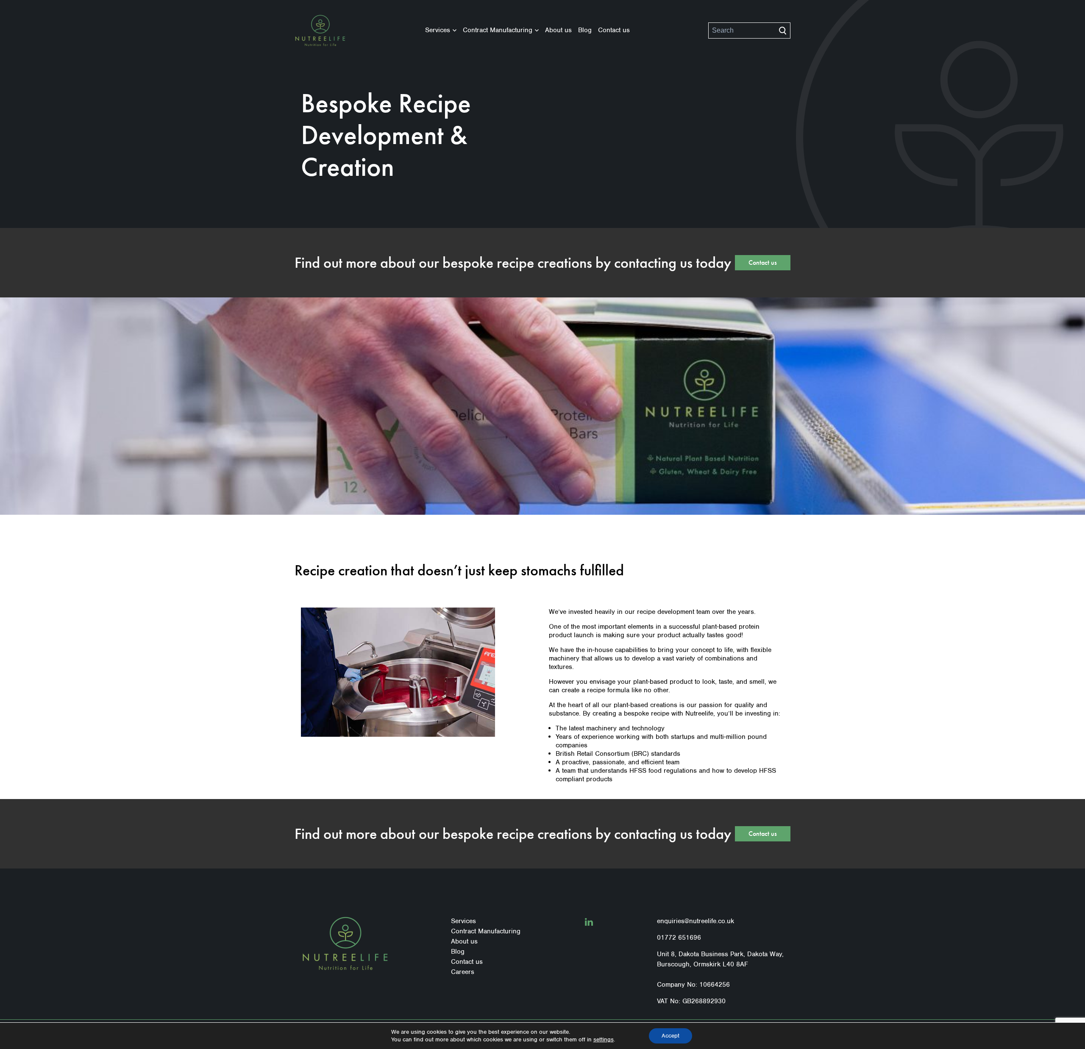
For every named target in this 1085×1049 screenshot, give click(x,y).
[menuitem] (440, 30)
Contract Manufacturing (497, 30)
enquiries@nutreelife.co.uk (695, 921)
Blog (585, 30)
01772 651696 (679, 937)
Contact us (614, 30)
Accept (670, 1035)
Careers (462, 972)
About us (558, 30)
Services (437, 30)
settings (603, 1039)
